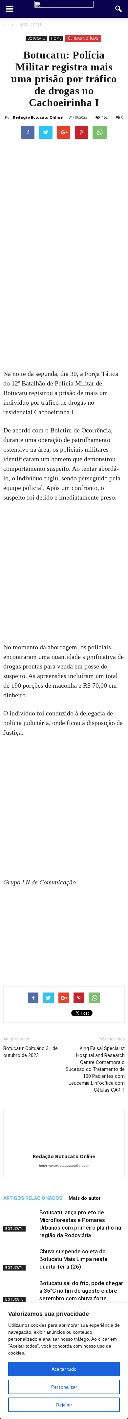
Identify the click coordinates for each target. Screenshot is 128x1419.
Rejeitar (64, 1404)
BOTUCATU (36, 38)
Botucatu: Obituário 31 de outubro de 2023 (30, 1051)
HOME (56, 38)
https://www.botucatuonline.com (64, 1166)
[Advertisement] (64, 301)
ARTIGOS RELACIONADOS (32, 1198)
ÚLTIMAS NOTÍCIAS (83, 38)
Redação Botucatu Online (38, 117)
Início (8, 24)
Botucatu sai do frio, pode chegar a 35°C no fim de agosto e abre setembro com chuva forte (81, 1291)
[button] (119, 9)
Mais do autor (85, 1198)
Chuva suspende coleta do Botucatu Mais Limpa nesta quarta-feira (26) (73, 1259)
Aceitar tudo (64, 1369)
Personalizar (64, 1387)
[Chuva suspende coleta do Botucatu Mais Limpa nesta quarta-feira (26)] (19, 1259)
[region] (64, 1361)
